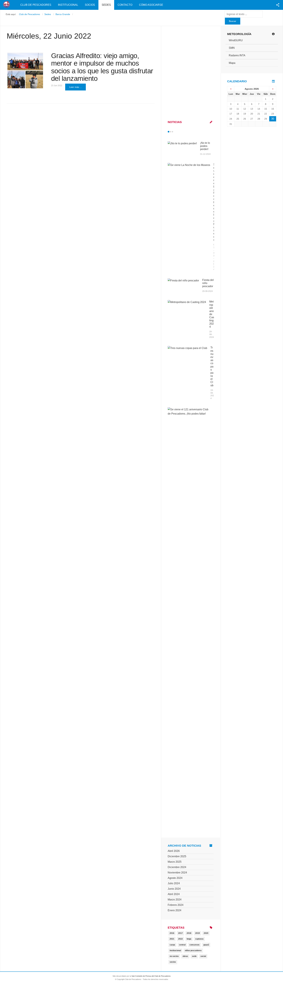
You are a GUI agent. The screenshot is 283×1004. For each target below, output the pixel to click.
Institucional (68, 4)
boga (189, 939)
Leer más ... (75, 87)
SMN (232, 47)
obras (185, 956)
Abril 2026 (174, 851)
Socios (90, 4)
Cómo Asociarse (151, 4)
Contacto (125, 4)
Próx (178, 132)
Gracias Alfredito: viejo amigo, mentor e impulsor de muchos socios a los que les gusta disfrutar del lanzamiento (102, 67)
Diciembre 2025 (177, 856)
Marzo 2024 (174, 899)
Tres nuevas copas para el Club (211, 366)
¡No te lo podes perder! (205, 146)
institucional (175, 950)
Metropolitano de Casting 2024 (211, 314)
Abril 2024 (174, 894)
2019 (197, 933)
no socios (174, 956)
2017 (180, 933)
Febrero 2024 (175, 905)
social (203, 956)
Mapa (232, 63)
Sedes (106, 4)
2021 (172, 939)
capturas (199, 939)
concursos (194, 945)
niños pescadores (193, 950)
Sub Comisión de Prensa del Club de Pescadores (151, 976)
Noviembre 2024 (177, 872)
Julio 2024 (174, 883)
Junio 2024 (174, 888)
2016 (172, 933)
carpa (172, 945)
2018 (189, 933)
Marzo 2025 (174, 861)
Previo (175, 132)
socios (173, 962)
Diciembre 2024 (177, 867)
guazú (206, 945)
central (182, 945)
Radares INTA (237, 55)
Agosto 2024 (175, 878)
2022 (180, 939)
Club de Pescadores (35, 4)
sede (194, 956)
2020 (206, 933)
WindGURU (236, 40)
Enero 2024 (174, 910)
